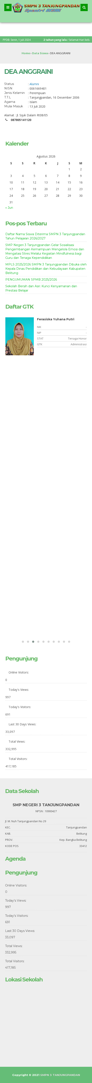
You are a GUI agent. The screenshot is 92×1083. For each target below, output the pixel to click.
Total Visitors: (18, 759)
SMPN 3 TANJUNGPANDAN (60, 1075)
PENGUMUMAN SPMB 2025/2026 (31, 279)
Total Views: (17, 741)
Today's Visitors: (20, 707)
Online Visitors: (19, 672)
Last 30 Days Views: (23, 724)
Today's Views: (19, 690)
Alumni (34, 84)
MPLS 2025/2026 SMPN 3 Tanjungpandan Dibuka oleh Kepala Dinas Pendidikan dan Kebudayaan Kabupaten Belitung (46, 268)
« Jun (9, 208)
